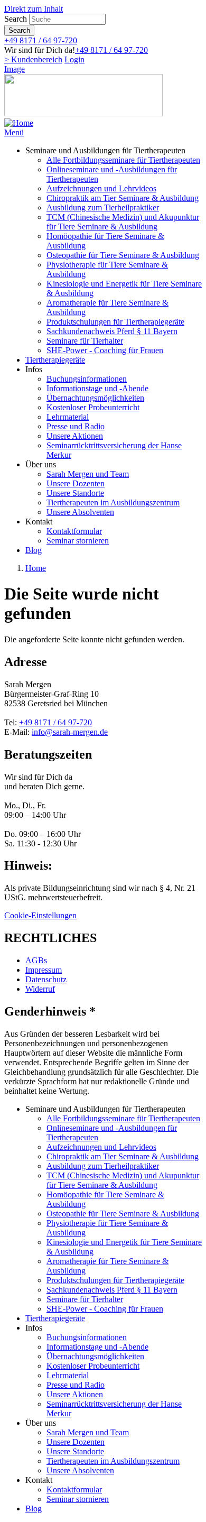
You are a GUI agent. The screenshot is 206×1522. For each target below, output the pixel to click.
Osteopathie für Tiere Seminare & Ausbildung (122, 255)
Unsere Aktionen (74, 435)
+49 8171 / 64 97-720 (40, 40)
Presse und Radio (75, 426)
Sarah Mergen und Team (87, 473)
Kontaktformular (74, 531)
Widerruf (40, 988)
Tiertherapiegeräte (55, 359)
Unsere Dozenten (75, 483)
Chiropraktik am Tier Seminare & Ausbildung (122, 197)
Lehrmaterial (67, 416)
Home (35, 568)
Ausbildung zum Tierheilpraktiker (102, 207)
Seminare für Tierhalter (84, 340)
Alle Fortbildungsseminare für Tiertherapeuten (123, 159)
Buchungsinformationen (86, 378)
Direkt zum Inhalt (33, 8)
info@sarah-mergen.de (70, 731)
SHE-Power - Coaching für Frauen (104, 350)
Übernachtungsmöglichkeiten (95, 397)
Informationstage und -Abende (97, 388)
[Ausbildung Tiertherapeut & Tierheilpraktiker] (18, 122)
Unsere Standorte (75, 492)
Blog (33, 550)
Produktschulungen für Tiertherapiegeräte (115, 321)
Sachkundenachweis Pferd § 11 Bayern (111, 331)
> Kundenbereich (33, 59)
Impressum (43, 969)
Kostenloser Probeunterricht (92, 407)
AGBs (36, 960)
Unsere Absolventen (80, 512)
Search (15, 18)
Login (74, 59)
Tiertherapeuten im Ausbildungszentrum (113, 502)
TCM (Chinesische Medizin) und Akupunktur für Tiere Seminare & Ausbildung (122, 222)
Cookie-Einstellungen (40, 915)
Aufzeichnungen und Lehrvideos (101, 188)
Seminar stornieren (77, 540)
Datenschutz (46, 979)
